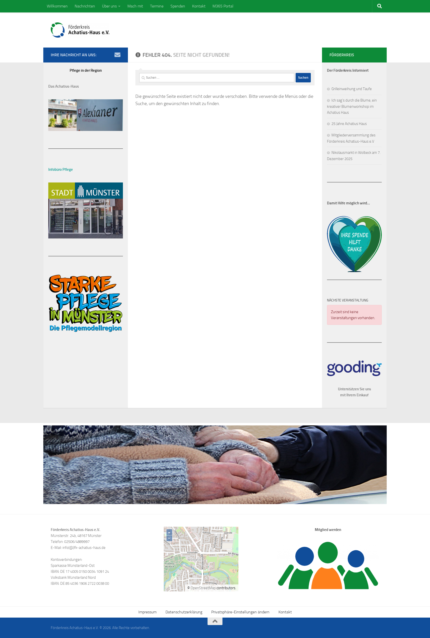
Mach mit (135, 6)
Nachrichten (85, 6)
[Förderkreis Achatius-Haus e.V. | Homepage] (80, 30)
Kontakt (199, 6)
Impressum (147, 612)
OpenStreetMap (203, 588)
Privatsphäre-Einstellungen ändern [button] (240, 612)
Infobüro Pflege (60, 169)
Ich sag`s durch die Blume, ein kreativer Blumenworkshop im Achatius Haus (352, 106)
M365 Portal (223, 6)
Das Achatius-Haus (63, 86)
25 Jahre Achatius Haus (349, 123)
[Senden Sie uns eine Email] (117, 55)
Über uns (109, 6)
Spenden (177, 6)
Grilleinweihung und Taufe (351, 89)
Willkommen (57, 6)
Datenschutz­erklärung (183, 612)
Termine (156, 6)
